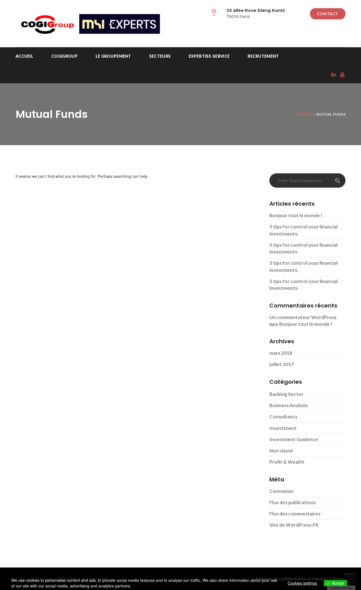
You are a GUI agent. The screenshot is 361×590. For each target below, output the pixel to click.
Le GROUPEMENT (113, 56)
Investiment (283, 428)
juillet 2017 (281, 364)
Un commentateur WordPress (302, 317)
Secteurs (160, 56)
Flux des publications (292, 502)
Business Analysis (288, 405)
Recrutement (263, 56)
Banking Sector (286, 394)
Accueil (24, 56)
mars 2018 (280, 353)
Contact (327, 13)
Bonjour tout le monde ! (295, 215)
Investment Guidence (293, 439)
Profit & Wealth (286, 462)
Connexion (281, 491)
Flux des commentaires (294, 514)
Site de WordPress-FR (294, 525)
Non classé (281, 451)
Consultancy (283, 416)
